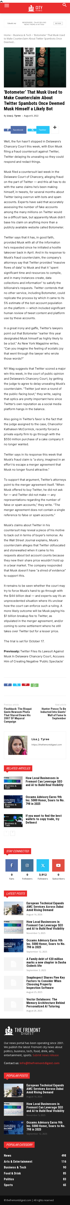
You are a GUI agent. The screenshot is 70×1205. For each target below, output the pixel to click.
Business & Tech (22, 35)
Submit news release (46, 1055)
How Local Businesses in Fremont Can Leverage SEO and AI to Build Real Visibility (44, 781)
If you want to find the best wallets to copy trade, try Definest (44, 819)
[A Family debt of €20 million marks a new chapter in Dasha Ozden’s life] (13, 964)
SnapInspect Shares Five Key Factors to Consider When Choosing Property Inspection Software (45, 983)
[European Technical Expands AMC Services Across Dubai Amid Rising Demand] (13, 908)
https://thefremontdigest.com (47, 744)
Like (12, 860)
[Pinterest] (26, 687)
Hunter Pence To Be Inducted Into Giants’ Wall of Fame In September (53, 713)
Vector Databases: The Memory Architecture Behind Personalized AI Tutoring (45, 1003)
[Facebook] (8, 687)
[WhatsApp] (34, 687)
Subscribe (58, 860)
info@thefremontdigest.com (40, 1063)
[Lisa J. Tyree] (17, 745)
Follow (27, 860)
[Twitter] (17, 687)
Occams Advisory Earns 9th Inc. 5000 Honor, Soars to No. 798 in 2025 (45, 800)
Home (7, 35)
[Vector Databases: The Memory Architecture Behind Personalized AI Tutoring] (13, 1004)
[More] (55, 130)
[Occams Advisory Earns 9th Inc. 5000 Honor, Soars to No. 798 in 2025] (13, 801)
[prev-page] (6, 833)
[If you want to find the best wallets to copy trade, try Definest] (13, 820)
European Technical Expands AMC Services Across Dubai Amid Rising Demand (45, 906)
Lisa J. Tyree (14, 115)
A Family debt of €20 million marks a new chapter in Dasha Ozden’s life (46, 962)
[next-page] (12, 833)
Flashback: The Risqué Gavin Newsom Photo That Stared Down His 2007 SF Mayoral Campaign (18, 715)
